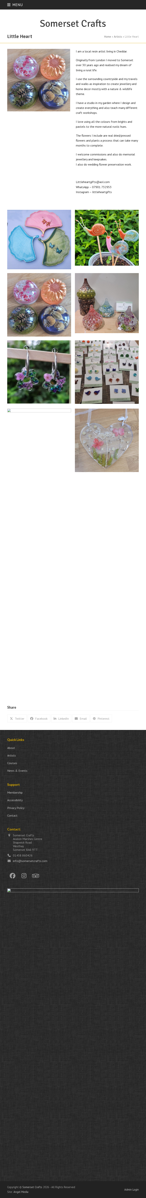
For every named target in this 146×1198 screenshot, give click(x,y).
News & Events (17, 771)
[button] (15, 4)
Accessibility (15, 800)
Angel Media (20, 1192)
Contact (12, 815)
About (11, 748)
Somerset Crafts (32, 1187)
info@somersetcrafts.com (30, 861)
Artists (118, 36)
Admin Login (131, 1189)
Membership (15, 792)
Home (107, 36)
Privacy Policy (15, 808)
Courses (12, 763)
